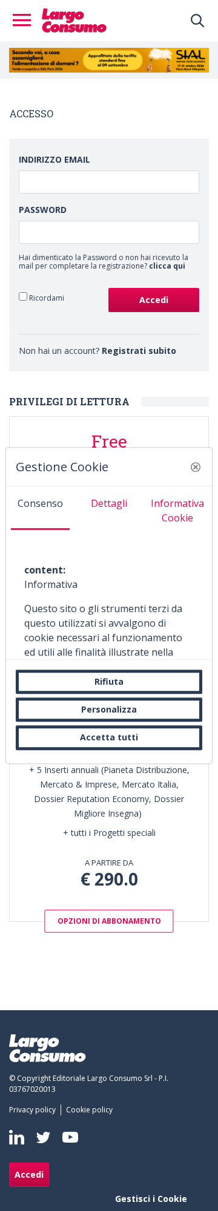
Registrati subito (139, 350)
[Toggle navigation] (25, 20)
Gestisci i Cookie (151, 1198)
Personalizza (109, 709)
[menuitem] (35, 1110)
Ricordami (45, 297)
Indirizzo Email (54, 159)
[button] (195, 467)
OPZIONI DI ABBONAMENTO (109, 921)
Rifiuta (109, 681)
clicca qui (167, 266)
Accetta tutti (109, 737)
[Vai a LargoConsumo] (74, 19)
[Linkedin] (16, 1137)
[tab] (40, 508)
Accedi (29, 1174)
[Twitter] (43, 1137)
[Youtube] (70, 1137)
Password (43, 209)
